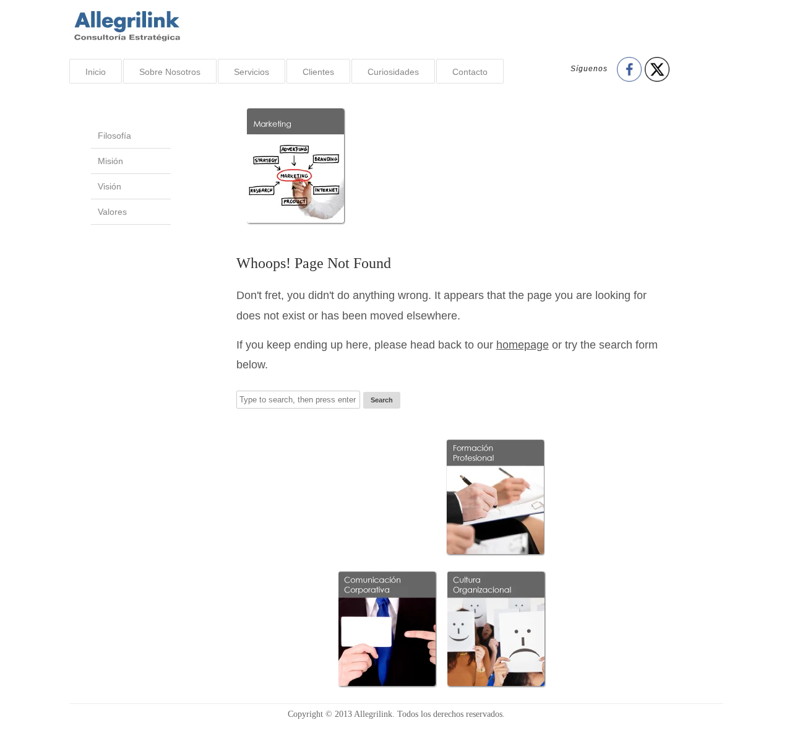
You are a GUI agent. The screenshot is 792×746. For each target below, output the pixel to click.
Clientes (318, 72)
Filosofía (114, 136)
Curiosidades (393, 72)
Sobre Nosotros (169, 72)
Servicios (251, 72)
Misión (110, 161)
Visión (109, 186)
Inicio (95, 72)
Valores (112, 212)
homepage (522, 345)
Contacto (470, 72)
